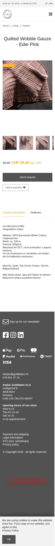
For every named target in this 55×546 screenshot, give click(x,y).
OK (9, 539)
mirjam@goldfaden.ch (15, 374)
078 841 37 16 (11, 377)
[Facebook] (5, 336)
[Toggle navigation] (50, 14)
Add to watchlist (13, 187)
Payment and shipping (16, 434)
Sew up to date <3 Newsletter (20, 4)
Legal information (13, 437)
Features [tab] (36, 212)
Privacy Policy (10, 530)
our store (31, 405)
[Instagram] (13, 336)
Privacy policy (11, 444)
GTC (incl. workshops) (16, 441)
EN (51, 4)
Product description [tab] (14, 212)
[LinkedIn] (20, 336)
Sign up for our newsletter (24, 321)
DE (46, 4)
